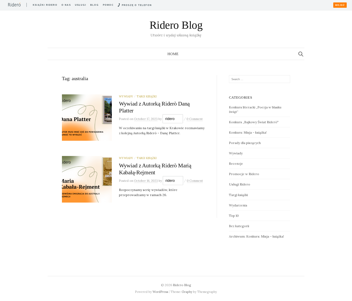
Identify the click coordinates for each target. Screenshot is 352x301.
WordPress (160, 292)
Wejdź (340, 5)
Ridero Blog (176, 25)
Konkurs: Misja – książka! (248, 132)
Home (172, 54)
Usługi (80, 5)
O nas (66, 5)
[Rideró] (14, 5)
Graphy (187, 292)
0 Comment (195, 119)
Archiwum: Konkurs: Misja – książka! (256, 236)
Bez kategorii (239, 226)
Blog (94, 5)
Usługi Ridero (239, 184)
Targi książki (147, 96)
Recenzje (236, 163)
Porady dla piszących (245, 143)
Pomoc (108, 5)
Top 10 (234, 216)
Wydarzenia (238, 205)
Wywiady (126, 96)
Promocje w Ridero (244, 174)
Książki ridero (45, 5)
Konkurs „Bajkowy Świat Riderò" (253, 122)
